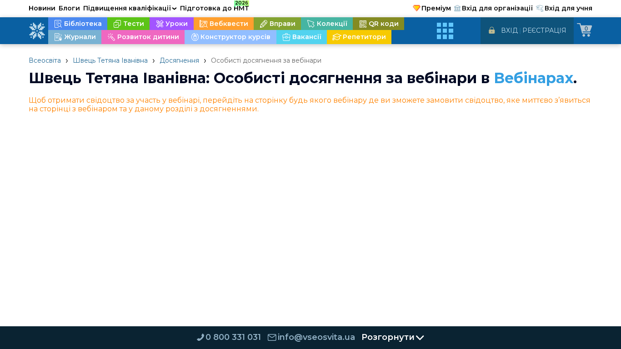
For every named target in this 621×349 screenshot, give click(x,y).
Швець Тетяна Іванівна (110, 60)
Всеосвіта (45, 60)
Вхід (509, 30)
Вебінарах (533, 78)
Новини (42, 8)
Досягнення (179, 60)
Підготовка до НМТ (214, 6)
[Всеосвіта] (37, 31)
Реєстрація (544, 30)
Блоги (69, 8)
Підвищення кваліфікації (130, 8)
